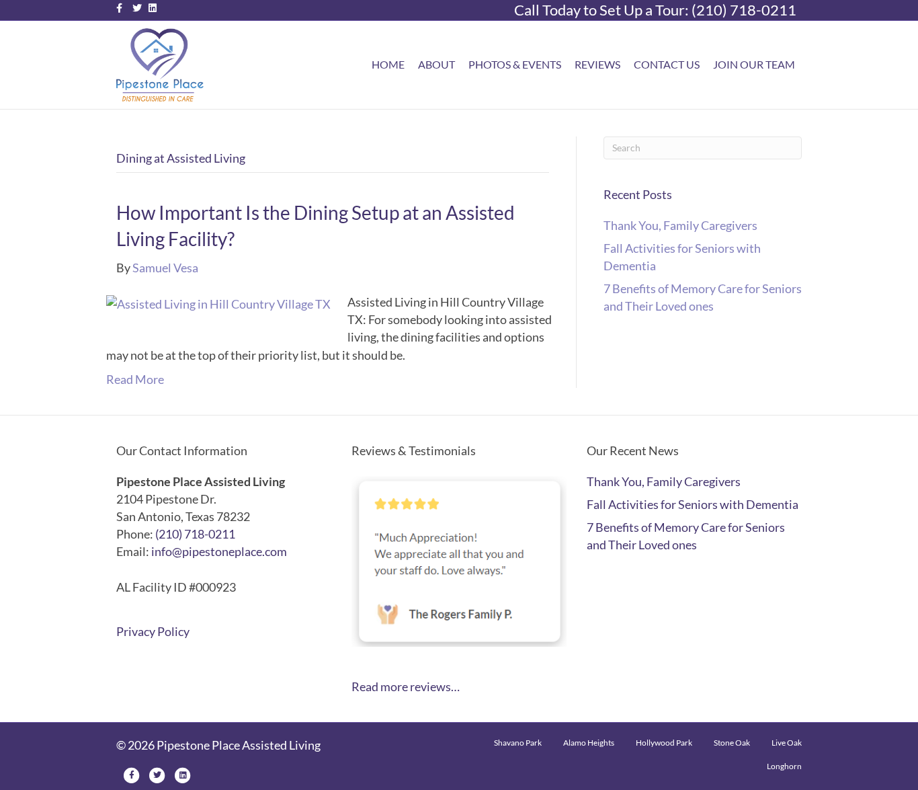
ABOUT (436, 64)
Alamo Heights (588, 743)
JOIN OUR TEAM (754, 64)
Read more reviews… (405, 686)
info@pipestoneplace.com (219, 551)
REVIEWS (597, 64)
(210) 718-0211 (744, 10)
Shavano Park (518, 743)
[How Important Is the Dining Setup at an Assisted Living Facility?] (218, 301)
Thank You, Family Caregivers (680, 225)
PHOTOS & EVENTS (514, 64)
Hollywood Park (664, 743)
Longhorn (784, 766)
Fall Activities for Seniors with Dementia (692, 504)
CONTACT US (667, 64)
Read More (135, 379)
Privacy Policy (153, 631)
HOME (388, 64)
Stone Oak (732, 743)
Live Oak (786, 743)
